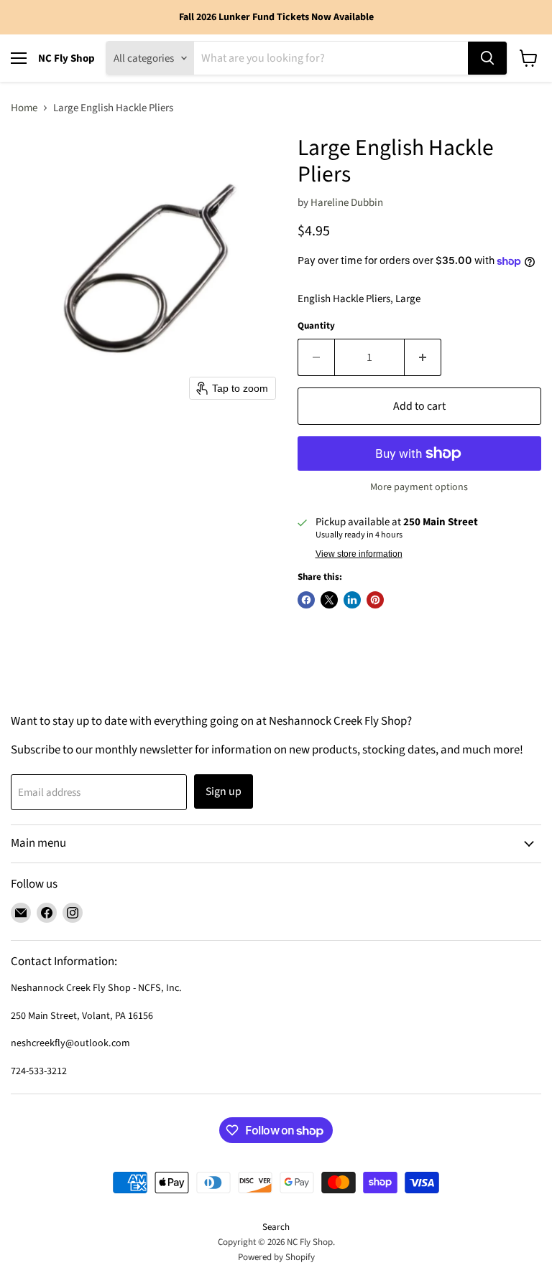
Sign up (224, 791)
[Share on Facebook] (306, 599)
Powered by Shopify (276, 1257)
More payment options (419, 487)
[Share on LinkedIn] (352, 599)
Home (24, 108)
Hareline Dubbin (346, 202)
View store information (359, 554)
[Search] (487, 58)
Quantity (316, 326)
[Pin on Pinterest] (375, 599)
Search (276, 1227)
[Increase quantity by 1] (423, 357)
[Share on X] (329, 599)
